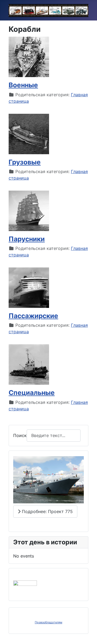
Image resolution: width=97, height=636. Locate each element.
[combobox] (54, 435)
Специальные (32, 393)
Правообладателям (48, 622)
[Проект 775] (48, 479)
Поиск (20, 435)
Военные (23, 85)
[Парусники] (29, 210)
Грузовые (25, 162)
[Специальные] (29, 364)
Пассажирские (33, 316)
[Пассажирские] (29, 287)
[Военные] (29, 56)
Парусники (27, 239)
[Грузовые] (29, 133)
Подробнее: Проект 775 (46, 511)
